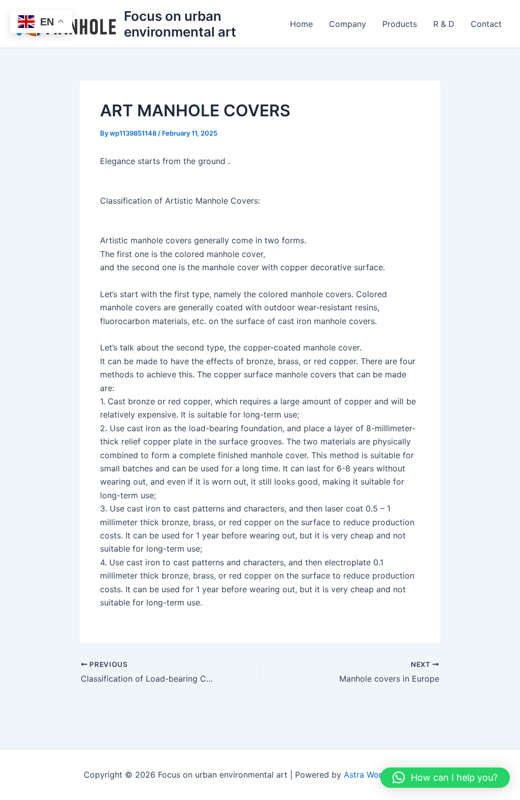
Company (347, 24)
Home (301, 24)
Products (399, 24)
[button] (445, 777)
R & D (443, 24)
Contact (486, 24)
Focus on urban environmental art (180, 24)
